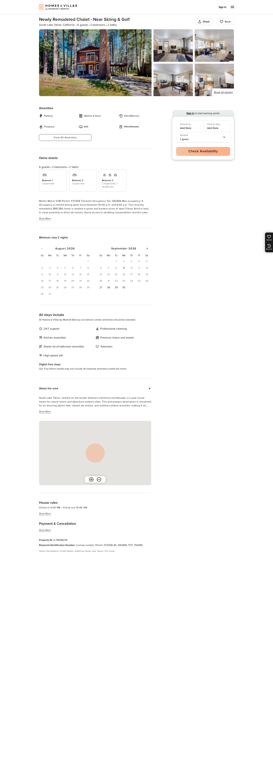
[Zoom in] (91, 479)
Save (228, 21)
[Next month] (147, 249)
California (79, 551)
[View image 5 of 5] (214, 80)
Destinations (52, 551)
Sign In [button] (222, 7)
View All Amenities (65, 137)
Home (42, 551)
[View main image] (95, 62)
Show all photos (223, 92)
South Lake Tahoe (94, 551)
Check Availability (203, 151)
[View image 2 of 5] (173, 45)
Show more (45, 218)
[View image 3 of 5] (214, 45)
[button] (124, 268)
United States (66, 551)
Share (206, 21)
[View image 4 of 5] (173, 80)
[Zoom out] (99, 479)
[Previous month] (42, 249)
